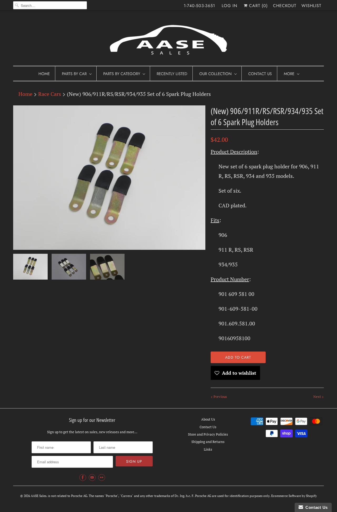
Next (317, 396)
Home (44, 74)
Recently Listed (172, 74)
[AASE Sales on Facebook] (82, 477)
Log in (229, 6)
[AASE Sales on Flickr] (101, 477)
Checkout (284, 6)
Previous (220, 396)
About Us (208, 419)
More (289, 74)
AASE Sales (38, 496)
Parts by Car (74, 74)
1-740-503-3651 (199, 6)
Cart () (257, 6)
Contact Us (260, 74)
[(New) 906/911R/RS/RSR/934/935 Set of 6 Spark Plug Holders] (109, 177)
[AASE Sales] (168, 39)
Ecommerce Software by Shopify (294, 496)
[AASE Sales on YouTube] (92, 477)
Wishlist (311, 6)
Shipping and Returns (208, 441)
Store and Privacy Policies (208, 434)
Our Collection (215, 74)
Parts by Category (121, 74)
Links (208, 449)
